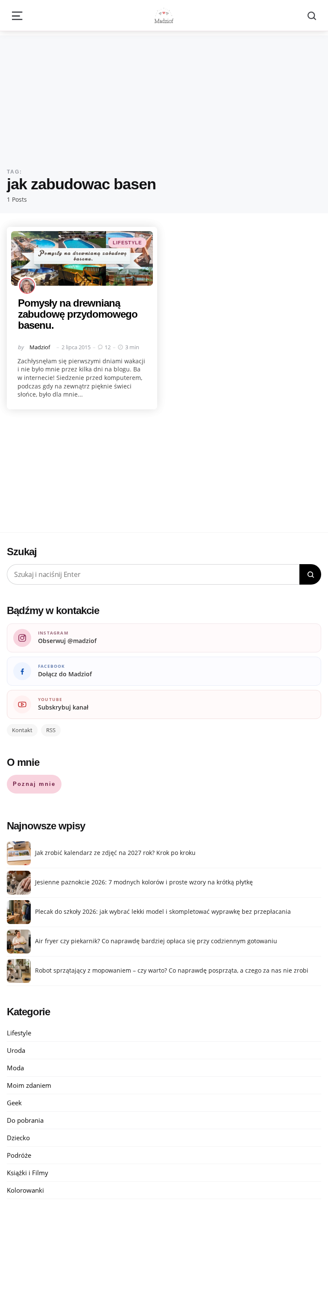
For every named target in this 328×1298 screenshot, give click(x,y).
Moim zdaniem (29, 1085)
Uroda (16, 1050)
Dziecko (18, 1137)
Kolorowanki (25, 1190)
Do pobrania (25, 1120)
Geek (14, 1102)
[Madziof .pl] (164, 15)
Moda (15, 1067)
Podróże (19, 1155)
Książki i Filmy (27, 1172)
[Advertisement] (164, 95)
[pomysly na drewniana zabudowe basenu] (82, 258)
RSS (51, 730)
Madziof (39, 347)
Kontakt (22, 730)
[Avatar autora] (27, 285)
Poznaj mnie (34, 784)
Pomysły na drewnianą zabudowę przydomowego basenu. (78, 314)
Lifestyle (127, 242)
